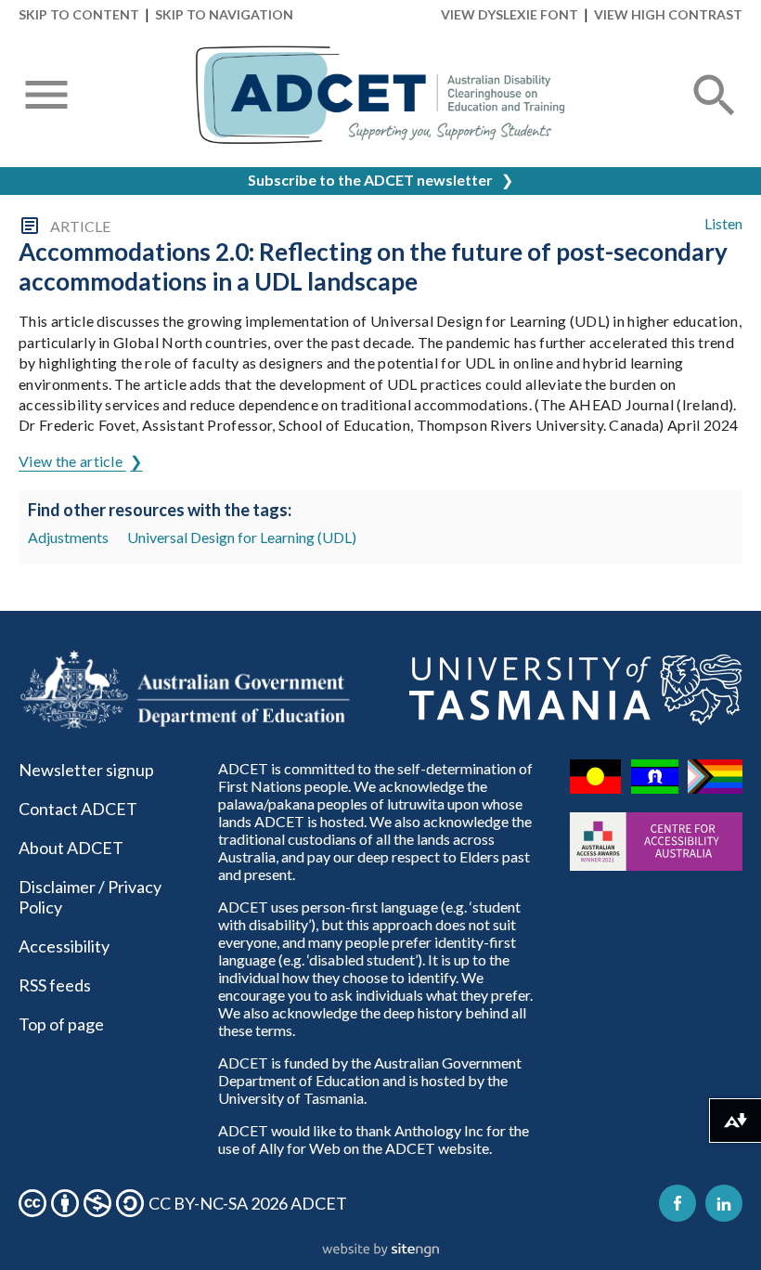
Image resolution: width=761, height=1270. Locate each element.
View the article (72, 461)
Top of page (61, 1024)
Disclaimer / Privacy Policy (90, 896)
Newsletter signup (86, 769)
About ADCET (71, 847)
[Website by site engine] (380, 1250)
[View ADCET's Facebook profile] (677, 1203)
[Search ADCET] (714, 117)
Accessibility (64, 946)
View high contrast (668, 14)
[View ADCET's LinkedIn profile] (723, 1203)
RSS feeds (55, 985)
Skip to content (79, 14)
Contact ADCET (78, 808)
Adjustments (68, 537)
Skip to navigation (224, 14)
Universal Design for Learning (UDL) (241, 537)
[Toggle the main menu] (46, 96)
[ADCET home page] (380, 95)
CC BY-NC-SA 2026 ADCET (247, 1203)
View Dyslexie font (509, 14)
